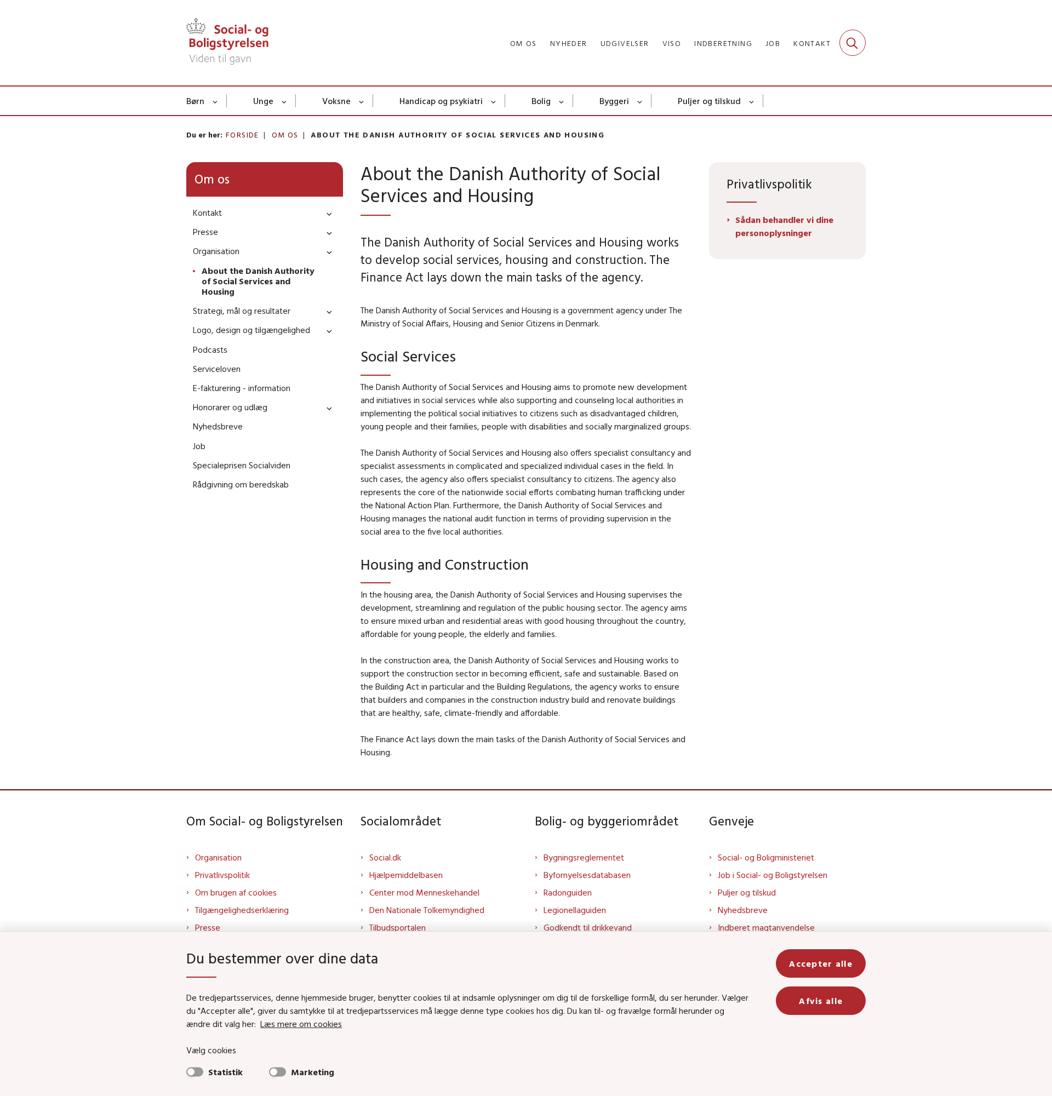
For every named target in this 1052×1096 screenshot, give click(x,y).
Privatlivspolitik (222, 874)
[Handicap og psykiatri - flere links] (494, 100)
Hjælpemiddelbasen (406, 874)
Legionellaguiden (575, 909)
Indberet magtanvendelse (766, 927)
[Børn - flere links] (215, 100)
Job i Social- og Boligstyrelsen (772, 874)
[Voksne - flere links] (362, 100)
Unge (263, 100)
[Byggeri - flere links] (640, 100)
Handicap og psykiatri (441, 100)
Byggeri (614, 100)
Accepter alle (821, 963)
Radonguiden (568, 892)
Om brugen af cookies (236, 892)
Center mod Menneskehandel (424, 892)
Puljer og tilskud (709, 100)
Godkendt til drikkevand (588, 927)
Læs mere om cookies (301, 1023)
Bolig (541, 100)
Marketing (312, 1071)
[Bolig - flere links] (562, 100)
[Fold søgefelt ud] (852, 43)
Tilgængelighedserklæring (242, 909)
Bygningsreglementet (584, 857)
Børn (195, 100)
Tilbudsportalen (397, 927)
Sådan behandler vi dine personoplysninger (784, 226)
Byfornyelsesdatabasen (587, 874)
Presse (207, 927)
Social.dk (385, 857)
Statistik (225, 1071)
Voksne (336, 100)
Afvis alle (821, 1000)
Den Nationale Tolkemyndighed (426, 909)
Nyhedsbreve (743, 909)
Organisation (218, 857)
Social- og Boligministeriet (766, 857)
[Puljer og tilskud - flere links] (752, 100)
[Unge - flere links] (284, 100)
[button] (326, 213)
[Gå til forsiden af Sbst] (227, 43)
